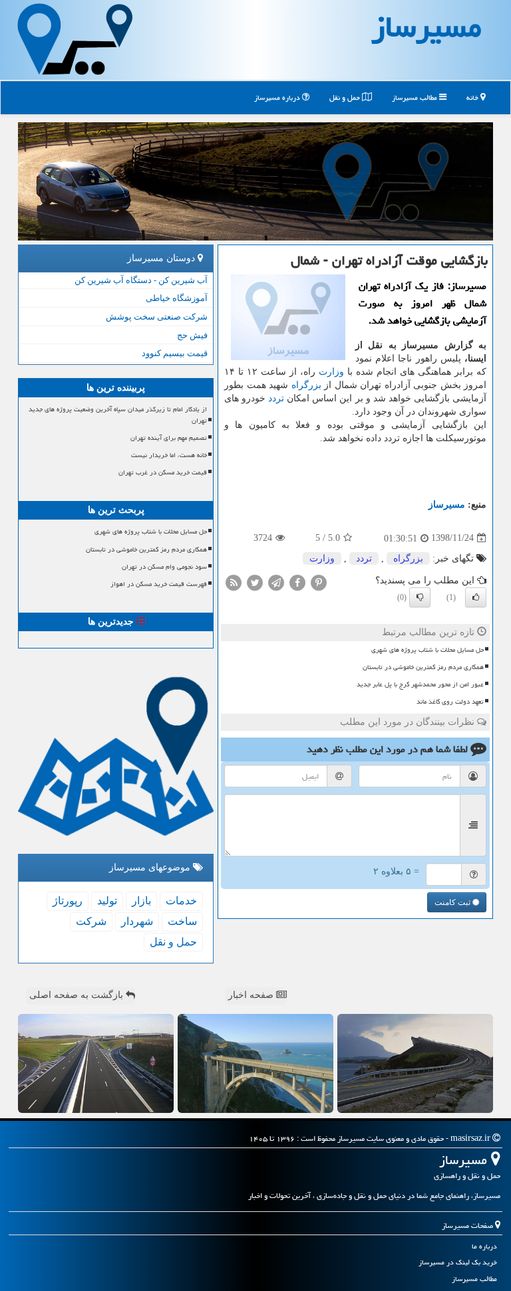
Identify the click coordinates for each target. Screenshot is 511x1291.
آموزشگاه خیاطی (177, 298)
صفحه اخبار (252, 995)
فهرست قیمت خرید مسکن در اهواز (158, 584)
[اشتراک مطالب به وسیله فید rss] (233, 582)
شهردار (137, 921)
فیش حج (192, 335)
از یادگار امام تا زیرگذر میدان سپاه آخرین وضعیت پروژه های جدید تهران (118, 415)
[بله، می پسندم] (475, 597)
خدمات (181, 900)
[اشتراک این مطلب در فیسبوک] (297, 582)
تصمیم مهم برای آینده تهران (168, 438)
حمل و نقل (345, 97)
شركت (91, 921)
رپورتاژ (68, 900)
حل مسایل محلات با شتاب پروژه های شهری (427, 649)
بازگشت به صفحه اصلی (77, 995)
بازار (141, 900)
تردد (276, 398)
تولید (107, 900)
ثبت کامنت (453, 902)
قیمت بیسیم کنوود (175, 353)
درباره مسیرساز (278, 97)
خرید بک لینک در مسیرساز (458, 1262)
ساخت (182, 921)
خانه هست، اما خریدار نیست (169, 455)
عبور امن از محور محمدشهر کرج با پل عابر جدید (420, 684)
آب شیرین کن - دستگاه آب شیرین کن (141, 280)
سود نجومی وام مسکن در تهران (164, 566)
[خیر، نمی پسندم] (419, 597)
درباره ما (484, 1246)
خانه (473, 97)
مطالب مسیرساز (415, 97)
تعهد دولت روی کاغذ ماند (450, 701)
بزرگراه (306, 385)
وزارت (331, 372)
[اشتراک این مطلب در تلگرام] (276, 582)
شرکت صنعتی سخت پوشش (157, 317)
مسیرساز (446, 505)
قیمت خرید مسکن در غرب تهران (162, 472)
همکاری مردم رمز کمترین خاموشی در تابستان (423, 667)
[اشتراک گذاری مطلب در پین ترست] (318, 582)
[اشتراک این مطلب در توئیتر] (255, 582)
